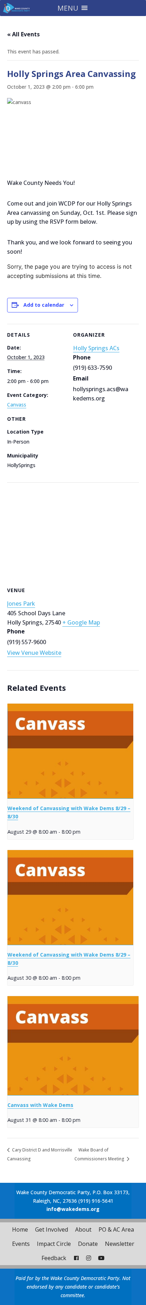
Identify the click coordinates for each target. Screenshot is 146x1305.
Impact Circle (54, 1244)
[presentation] (70, 751)
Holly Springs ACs (96, 348)
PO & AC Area (116, 1229)
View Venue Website (34, 653)
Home (20, 1229)
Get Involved (51, 1229)
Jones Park (21, 603)
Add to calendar (43, 304)
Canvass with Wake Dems (40, 1105)
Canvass (16, 404)
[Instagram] (89, 1258)
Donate (88, 1244)
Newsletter (119, 1244)
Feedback (53, 1258)
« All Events (23, 34)
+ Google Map (81, 622)
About (83, 1229)
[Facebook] (76, 1258)
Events (21, 1244)
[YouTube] (101, 1258)
